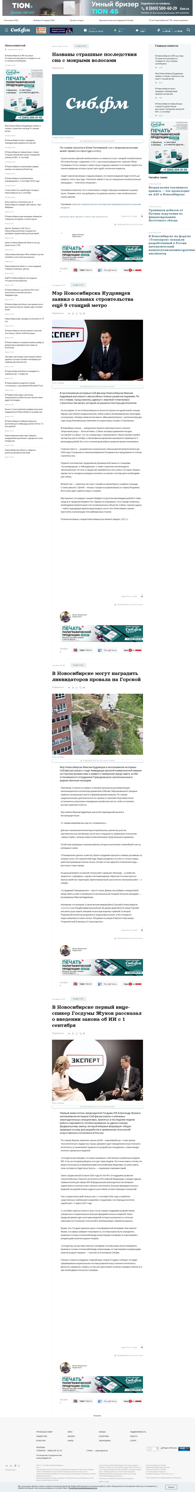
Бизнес (71, 1436)
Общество (41, 1436)
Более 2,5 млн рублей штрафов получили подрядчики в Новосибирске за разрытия (24, 410)
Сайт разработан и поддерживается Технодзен (163, 1478)
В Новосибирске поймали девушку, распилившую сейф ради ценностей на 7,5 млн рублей (24, 423)
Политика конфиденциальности (111, 1476)
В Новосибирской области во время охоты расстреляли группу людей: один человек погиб (24, 307)
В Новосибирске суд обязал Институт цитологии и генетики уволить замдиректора (22, 292)
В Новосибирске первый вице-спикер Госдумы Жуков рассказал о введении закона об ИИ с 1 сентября (22, 154)
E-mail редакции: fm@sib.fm (156, 1472)
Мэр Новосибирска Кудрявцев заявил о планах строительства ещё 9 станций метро (23, 128)
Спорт (133, 1440)
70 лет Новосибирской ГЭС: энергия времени (168, 20)
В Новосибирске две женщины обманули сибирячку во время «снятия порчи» (23, 217)
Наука (70, 1440)
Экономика (105, 1440)
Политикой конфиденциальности (83, 1488)
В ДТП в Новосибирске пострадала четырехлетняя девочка (21, 279)
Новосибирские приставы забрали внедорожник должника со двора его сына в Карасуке (24, 438)
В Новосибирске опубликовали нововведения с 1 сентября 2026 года (22, 179)
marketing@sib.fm (43, 1458)
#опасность (102, 217)
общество (81, 46)
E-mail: (97, 1451)
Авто (70, 1432)
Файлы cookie (104, 1481)
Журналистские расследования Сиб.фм (116, 20)
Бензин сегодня (77, 20)
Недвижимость (138, 1432)
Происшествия (44, 1432)
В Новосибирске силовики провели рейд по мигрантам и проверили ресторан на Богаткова (24, 345)
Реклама (40, 1447)
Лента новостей (15, 45)
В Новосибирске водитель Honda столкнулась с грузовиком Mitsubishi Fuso (24, 384)
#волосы (80, 217)
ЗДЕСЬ (124, 519)
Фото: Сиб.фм (58, 383)
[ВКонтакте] (68, 313)
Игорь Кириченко (79, 616)
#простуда (90, 217)
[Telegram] (83, 313)
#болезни (64, 217)
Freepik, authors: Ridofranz (63, 137)
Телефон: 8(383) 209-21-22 (49, 1451)
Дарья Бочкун (78, 235)
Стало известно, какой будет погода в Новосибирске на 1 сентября (22, 191)
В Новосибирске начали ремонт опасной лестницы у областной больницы (23, 331)
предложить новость (15, 49)
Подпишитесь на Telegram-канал (99, 141)
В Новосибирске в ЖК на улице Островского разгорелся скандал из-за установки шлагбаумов (22, 58)
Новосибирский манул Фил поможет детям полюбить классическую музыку (24, 255)
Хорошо (171, 1487)
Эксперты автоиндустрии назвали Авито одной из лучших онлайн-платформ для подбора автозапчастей (23, 359)
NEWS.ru (93, 161)
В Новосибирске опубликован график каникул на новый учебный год (22, 167)
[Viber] (80, 313)
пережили (66, 908)
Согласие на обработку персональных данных (116, 1478)
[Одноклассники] (72, 313)
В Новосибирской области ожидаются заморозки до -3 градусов (22, 372)
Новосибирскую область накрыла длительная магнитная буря (20, 451)
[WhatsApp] (76, 313)
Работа (133, 1436)
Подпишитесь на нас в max (130, 224)
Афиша (102, 1432)
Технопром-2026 (11, 20)
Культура (41, 1440)
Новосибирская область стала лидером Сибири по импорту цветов (23, 267)
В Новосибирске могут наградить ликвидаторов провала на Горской (20, 141)
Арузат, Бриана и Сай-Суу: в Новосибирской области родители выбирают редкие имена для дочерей (22, 231)
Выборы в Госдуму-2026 (44, 20)
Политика (104, 1436)
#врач (72, 217)
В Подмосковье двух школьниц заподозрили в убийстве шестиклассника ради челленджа (23, 397)
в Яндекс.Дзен (10, 1470)
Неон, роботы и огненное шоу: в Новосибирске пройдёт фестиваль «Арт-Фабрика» (23, 204)
